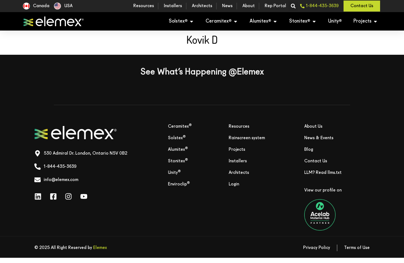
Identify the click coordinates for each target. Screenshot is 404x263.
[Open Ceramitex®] (235, 21)
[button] (293, 6)
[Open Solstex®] (191, 21)
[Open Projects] (375, 21)
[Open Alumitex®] (275, 21)
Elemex (100, 248)
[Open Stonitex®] (314, 21)
